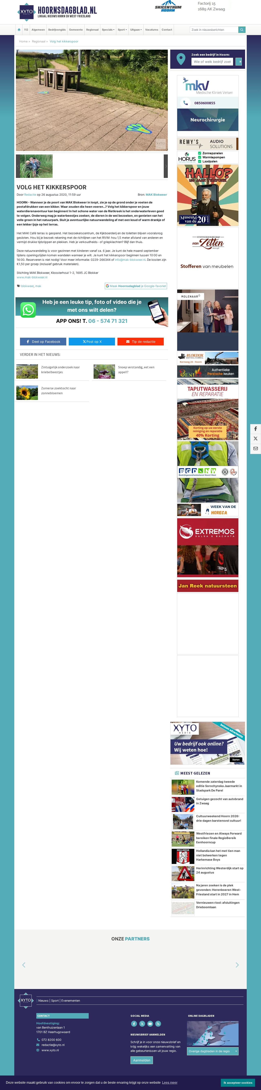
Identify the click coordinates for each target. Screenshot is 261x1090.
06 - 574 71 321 (108, 321)
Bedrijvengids (57, 29)
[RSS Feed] (159, 1024)
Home (23, 41)
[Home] (19, 29)
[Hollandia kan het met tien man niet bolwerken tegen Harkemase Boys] (183, 856)
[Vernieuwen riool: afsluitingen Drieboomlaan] (183, 908)
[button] (18, 166)
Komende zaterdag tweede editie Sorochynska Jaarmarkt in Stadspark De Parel (219, 786)
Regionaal (92, 29)
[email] (255, 449)
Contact (167, 29)
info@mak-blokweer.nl (130, 259)
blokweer (27, 286)
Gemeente (76, 29)
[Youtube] (150, 1024)
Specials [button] (107, 29)
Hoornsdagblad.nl (67, 10)
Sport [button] (121, 29)
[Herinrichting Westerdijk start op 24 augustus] (183, 873)
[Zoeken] (242, 30)
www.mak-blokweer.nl (32, 277)
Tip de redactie (143, 342)
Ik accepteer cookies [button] (238, 1082)
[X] (142, 1024)
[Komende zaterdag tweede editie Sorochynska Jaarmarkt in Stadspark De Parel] (183, 787)
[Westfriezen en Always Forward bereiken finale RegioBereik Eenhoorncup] (183, 839)
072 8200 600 (51, 1039)
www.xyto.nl (50, 1050)
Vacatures (151, 29)
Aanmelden (141, 1060)
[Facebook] (134, 1024)
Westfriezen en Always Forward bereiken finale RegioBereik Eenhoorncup (219, 838)
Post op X (94, 342)
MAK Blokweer (156, 194)
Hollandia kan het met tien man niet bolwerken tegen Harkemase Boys (218, 855)
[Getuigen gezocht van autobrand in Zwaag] (183, 804)
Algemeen (38, 29)
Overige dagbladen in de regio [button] (209, 1051)
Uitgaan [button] (135, 29)
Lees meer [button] (169, 1082)
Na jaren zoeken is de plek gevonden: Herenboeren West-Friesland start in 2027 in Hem (218, 890)
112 (26, 29)
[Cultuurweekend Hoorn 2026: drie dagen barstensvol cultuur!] (183, 821)
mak (38, 286)
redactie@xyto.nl (53, 1045)
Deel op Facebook (46, 342)
